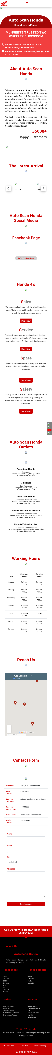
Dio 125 (30, 976)
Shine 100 (6, 978)
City (9, 857)
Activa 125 (31, 983)
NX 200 (5, 981)
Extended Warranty (34, 1008)
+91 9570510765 (31, 44)
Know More (26, 380)
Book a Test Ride (33, 1013)
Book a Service (32, 1006)
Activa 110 (31, 978)
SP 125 (5, 985)
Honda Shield (32, 1017)
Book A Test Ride (7, 1046)
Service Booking (40, 1046)
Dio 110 (30, 981)
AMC (29, 1010)
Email (9, 845)
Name (9, 834)
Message (11, 869)
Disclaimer (29, 1036)
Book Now (26, 321)
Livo (4, 987)
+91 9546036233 (27, 47)
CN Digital (16, 1033)
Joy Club (30, 1015)
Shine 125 (6, 989)
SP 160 (5, 976)
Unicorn (5, 992)
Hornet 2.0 (6, 983)
